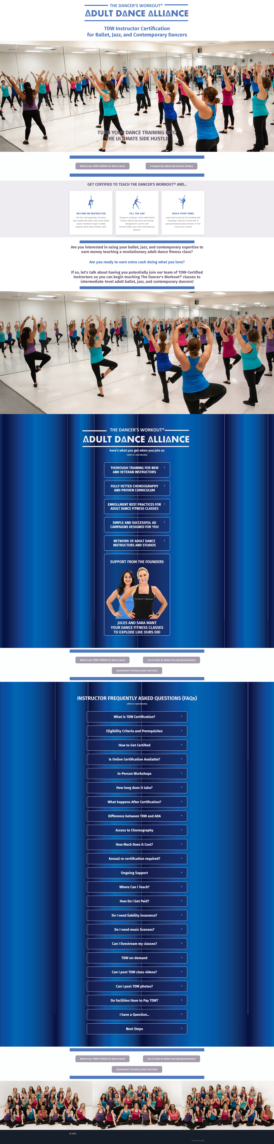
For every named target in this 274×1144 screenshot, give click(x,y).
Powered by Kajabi (197, 1141)
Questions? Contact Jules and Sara (136, 670)
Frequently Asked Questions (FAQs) (171, 166)
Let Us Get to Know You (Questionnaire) (171, 660)
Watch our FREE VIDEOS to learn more (102, 166)
